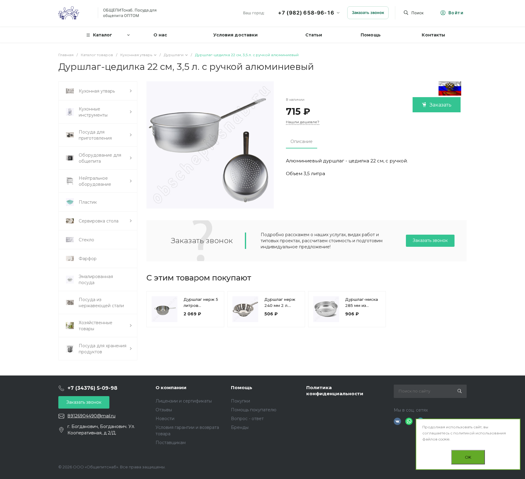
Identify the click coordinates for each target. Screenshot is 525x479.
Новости (165, 418)
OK (468, 457)
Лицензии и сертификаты (184, 401)
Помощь (241, 387)
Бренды (240, 427)
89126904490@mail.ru (91, 416)
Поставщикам (171, 442)
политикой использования (479, 433)
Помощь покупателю (253, 410)
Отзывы (164, 410)
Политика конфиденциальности (334, 390)
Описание (301, 141)
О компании (171, 387)
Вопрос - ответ (247, 418)
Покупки (240, 401)
